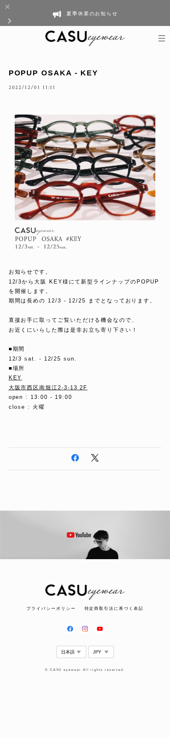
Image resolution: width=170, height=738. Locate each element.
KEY (15, 378)
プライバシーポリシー (51, 608)
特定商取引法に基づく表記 (114, 608)
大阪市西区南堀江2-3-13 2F (48, 387)
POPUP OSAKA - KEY (54, 73)
